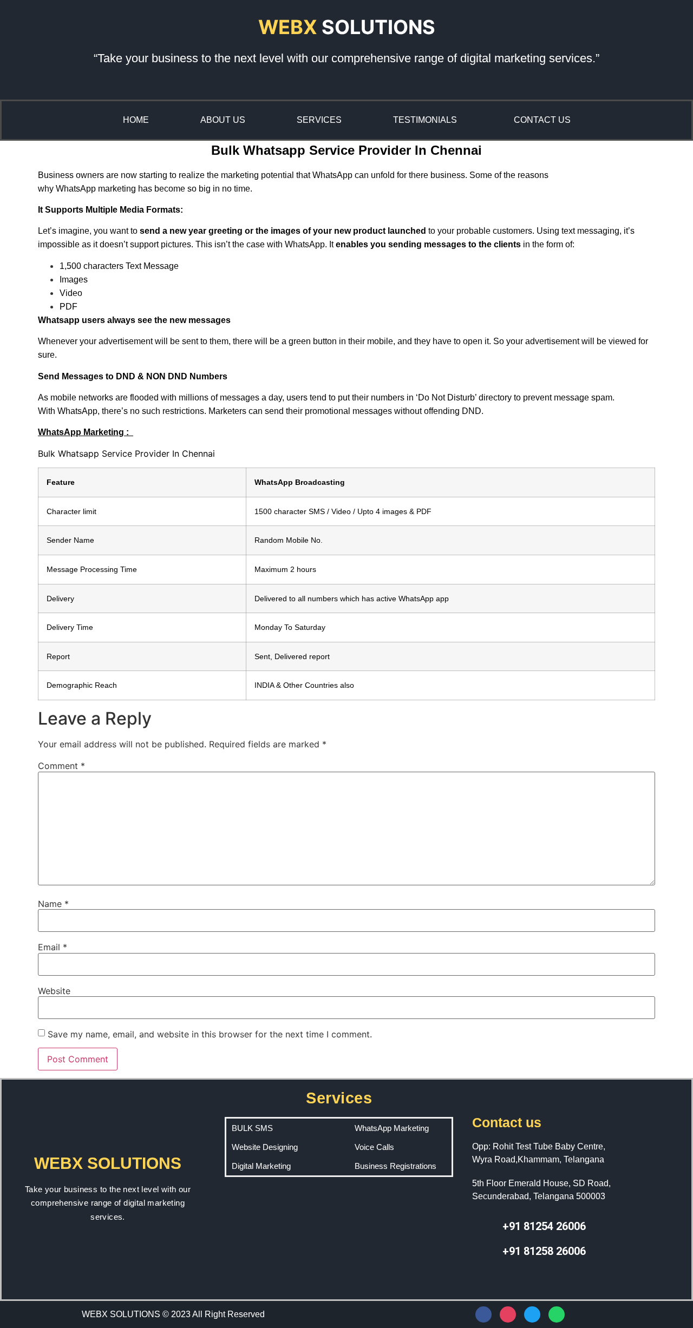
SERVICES (319, 119)
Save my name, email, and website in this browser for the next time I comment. (210, 1034)
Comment (61, 765)
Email (52, 947)
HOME (136, 119)
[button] (427, 120)
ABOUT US (222, 119)
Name (53, 903)
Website (54, 991)
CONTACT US (542, 119)
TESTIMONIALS (425, 119)
